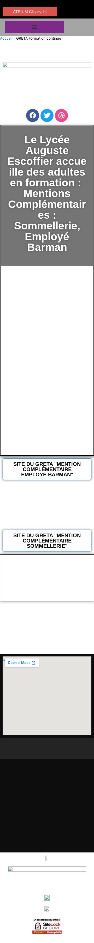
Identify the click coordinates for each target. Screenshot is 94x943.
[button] (34, 27)
